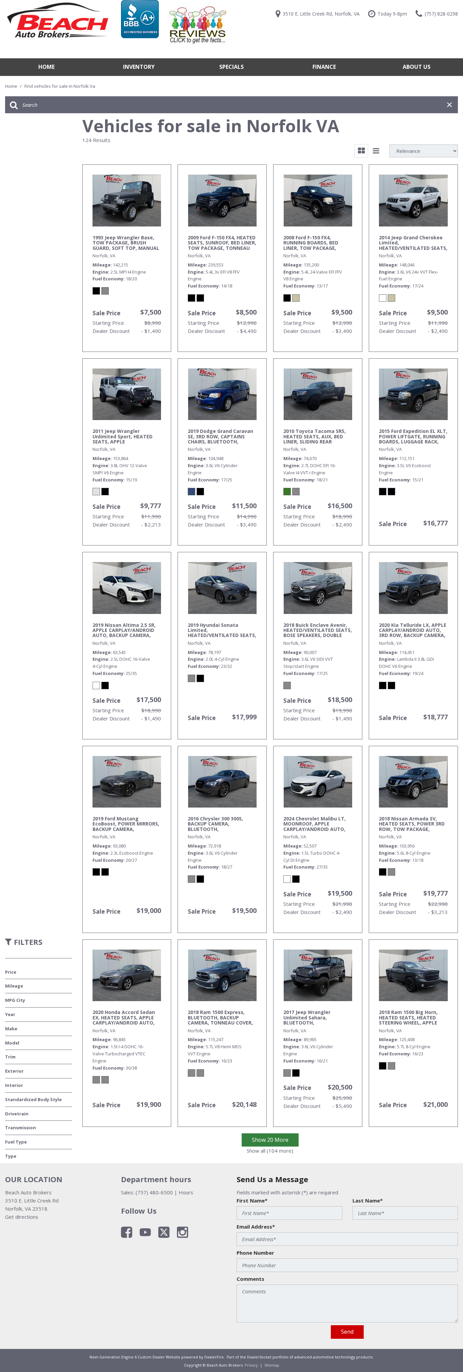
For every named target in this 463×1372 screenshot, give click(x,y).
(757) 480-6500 (154, 1192)
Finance (324, 67)
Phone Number (255, 1252)
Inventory (139, 67)
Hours (186, 1192)
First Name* (252, 1200)
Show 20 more (270, 1140)
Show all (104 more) (270, 1150)
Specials (231, 67)
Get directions (21, 1216)
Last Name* (368, 1200)
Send (347, 1331)
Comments (250, 1278)
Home (46, 67)
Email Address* (256, 1226)
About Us (416, 67)
